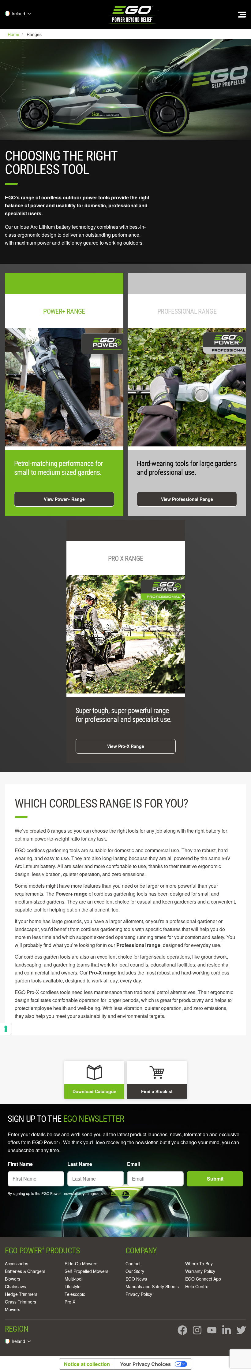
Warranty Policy (200, 1271)
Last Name (79, 1163)
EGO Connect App (203, 1279)
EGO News (136, 1279)
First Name (20, 1163)
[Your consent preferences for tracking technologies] (6, 1029)
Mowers (12, 1309)
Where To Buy (199, 1263)
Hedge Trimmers (21, 1294)
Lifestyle (73, 1286)
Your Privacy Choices (145, 1364)
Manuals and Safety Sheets (152, 1286)
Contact (133, 1263)
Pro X (70, 1302)
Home (14, 34)
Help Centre (196, 1286)
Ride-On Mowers (81, 1263)
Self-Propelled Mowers (86, 1271)
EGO (132, 15)
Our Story (135, 1271)
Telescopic (75, 1294)
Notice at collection (87, 1364)
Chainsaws (15, 1286)
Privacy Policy (122, 1193)
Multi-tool (73, 1279)
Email (133, 1163)
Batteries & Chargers (25, 1271)
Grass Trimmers (20, 1302)
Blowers (12, 1279)
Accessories (16, 1263)
